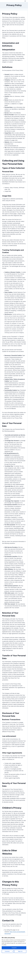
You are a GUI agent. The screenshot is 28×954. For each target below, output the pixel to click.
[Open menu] (25, 1)
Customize (7, 951)
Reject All (20, 951)
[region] (14, 945)
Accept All (14, 947)
